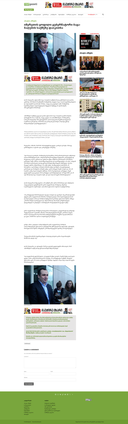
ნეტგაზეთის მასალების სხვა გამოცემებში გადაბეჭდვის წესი (90, 421)
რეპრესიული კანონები (50, 408)
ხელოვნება (61, 14)
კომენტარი (53, 14)
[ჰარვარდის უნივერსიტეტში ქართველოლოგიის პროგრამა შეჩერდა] (92, 63)
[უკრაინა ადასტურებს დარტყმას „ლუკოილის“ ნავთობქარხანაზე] (92, 127)
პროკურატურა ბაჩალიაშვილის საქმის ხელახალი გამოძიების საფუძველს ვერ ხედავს (91, 115)
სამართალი (27, 343)
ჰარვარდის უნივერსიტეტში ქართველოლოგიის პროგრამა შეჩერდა (91, 73)
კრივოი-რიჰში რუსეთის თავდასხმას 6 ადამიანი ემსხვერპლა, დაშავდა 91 (89, 94)
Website (25, 377)
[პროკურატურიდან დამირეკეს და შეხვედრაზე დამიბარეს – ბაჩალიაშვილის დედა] (92, 166)
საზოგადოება (37, 14)
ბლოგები (80, 14)
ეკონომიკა (46, 14)
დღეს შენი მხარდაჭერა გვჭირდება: (36, 331)
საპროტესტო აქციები (50, 405)
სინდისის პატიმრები (50, 403)
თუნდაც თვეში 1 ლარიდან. (43, 333)
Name (25, 371)
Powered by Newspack (36, 421)
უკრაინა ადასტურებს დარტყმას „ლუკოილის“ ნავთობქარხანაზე (91, 136)
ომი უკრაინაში (48, 407)
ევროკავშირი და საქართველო (52, 410)
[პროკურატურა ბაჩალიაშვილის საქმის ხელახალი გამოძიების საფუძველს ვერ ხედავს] (92, 106)
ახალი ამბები (28, 14)
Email (52, 371)
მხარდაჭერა (29, 9)
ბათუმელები (91, 14)
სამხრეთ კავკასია (71, 14)
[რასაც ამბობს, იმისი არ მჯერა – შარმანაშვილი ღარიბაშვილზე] (92, 147)
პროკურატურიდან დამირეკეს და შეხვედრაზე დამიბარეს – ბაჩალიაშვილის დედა (92, 176)
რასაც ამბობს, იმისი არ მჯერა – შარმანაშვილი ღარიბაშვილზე (91, 156)
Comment (26, 356)
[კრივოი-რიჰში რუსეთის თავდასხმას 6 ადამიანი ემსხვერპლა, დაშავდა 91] (92, 84)
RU (96, 14)
